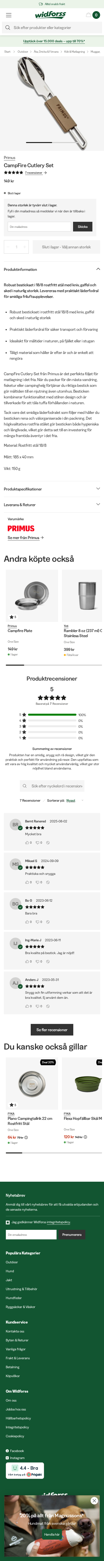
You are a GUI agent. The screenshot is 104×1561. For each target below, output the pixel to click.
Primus (9, 157)
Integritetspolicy (17, 1427)
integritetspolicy (58, 1222)
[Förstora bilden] (52, 103)
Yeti (66, 626)
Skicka (83, 226)
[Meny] (8, 15)
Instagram (17, 1458)
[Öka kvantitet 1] (25, 246)
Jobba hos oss (16, 1409)
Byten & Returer (17, 1340)
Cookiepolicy (15, 1436)
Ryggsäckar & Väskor (20, 1307)
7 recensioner (33, 172)
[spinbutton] (16, 246)
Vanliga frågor (16, 1349)
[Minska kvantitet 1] (8, 246)
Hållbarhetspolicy (18, 1418)
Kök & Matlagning (74, 51)
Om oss (11, 1400)
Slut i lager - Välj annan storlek (66, 247)
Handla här (52, 1534)
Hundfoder (14, 1298)
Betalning (12, 1367)
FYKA (11, 1113)
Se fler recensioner (52, 1029)
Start (7, 51)
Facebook (17, 1451)
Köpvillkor (13, 1376)
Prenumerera (72, 1234)
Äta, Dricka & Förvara (46, 51)
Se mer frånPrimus (23, 537)
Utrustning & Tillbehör (21, 1289)
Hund (10, 1271)
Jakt (9, 1280)
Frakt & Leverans (18, 1358)
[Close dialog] (94, 1500)
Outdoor (23, 51)
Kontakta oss (15, 1331)
